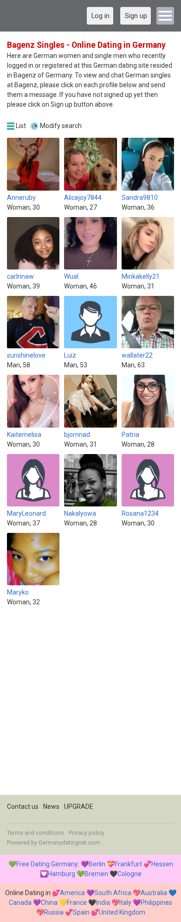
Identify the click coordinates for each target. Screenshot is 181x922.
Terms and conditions (35, 833)
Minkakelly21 (141, 276)
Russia (54, 912)
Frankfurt (128, 864)
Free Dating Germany (47, 864)
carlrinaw (20, 276)
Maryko (18, 592)
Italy (125, 902)
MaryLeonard (26, 513)
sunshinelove (26, 355)
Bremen (96, 873)
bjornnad (77, 434)
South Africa (112, 892)
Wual (71, 276)
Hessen (162, 864)
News (51, 806)
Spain (81, 912)
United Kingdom (122, 912)
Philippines (156, 902)
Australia (154, 892)
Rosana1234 (140, 513)
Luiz (70, 355)
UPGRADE (78, 806)
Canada (20, 902)
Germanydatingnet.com (69, 842)
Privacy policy (86, 833)
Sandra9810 (140, 197)
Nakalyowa (80, 513)
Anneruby (21, 197)
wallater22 (137, 355)
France (77, 902)
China (49, 902)
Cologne (129, 873)
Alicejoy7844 (83, 197)
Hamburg (61, 873)
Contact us (23, 806)
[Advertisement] (90, 704)
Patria (130, 434)
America (72, 892)
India (103, 902)
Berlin (97, 864)
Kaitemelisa (24, 434)
